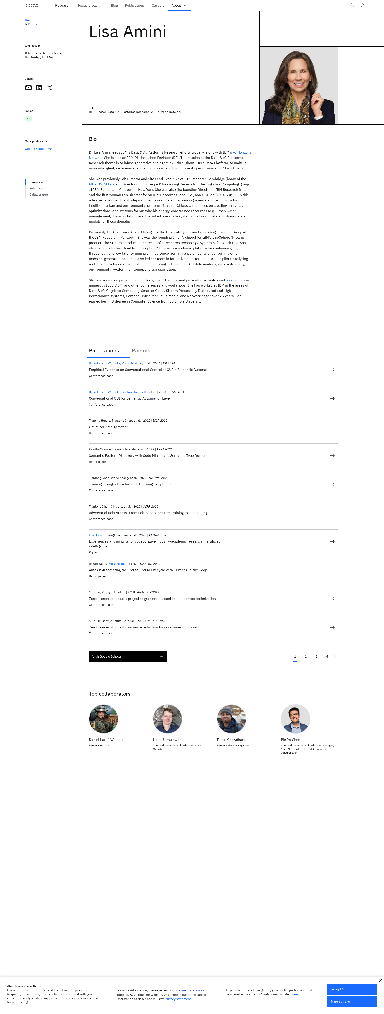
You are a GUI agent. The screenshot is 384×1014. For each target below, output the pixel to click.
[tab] (108, 350)
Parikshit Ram (117, 564)
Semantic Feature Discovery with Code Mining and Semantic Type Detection (149, 455)
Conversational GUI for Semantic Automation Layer (130, 398)
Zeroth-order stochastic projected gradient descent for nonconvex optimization (152, 598)
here (294, 994)
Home (29, 20)
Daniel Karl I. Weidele (104, 363)
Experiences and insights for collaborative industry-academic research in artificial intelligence (154, 543)
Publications (38, 188)
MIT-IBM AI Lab (101, 184)
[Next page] (335, 656)
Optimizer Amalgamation (109, 427)
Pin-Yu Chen (290, 739)
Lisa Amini (96, 535)
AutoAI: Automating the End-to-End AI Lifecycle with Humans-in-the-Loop (148, 570)
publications (235, 280)
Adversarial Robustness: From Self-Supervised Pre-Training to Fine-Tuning (148, 512)
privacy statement (178, 999)
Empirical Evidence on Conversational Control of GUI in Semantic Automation (150, 369)
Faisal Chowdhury (231, 739)
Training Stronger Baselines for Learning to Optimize (130, 484)
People (33, 24)
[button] (380, 980)
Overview (36, 182)
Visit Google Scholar (106, 656)
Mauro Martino (132, 363)
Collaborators (39, 195)
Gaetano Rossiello (135, 392)
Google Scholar (35, 149)
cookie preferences (190, 990)
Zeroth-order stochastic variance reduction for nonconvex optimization (145, 627)
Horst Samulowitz (167, 739)
